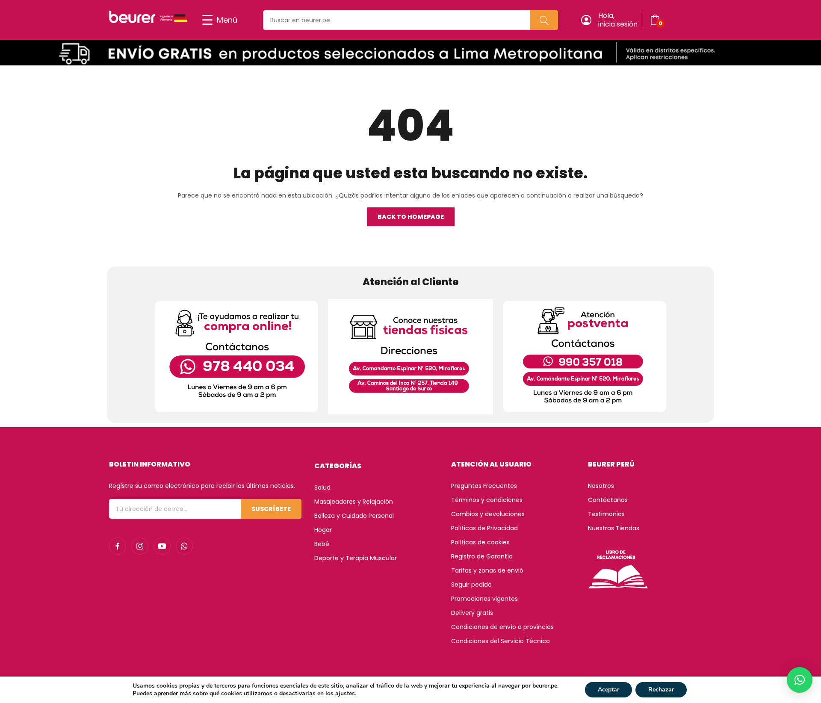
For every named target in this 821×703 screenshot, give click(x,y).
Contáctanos (608, 500)
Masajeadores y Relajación (353, 501)
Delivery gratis (472, 612)
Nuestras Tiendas (613, 528)
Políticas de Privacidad (484, 528)
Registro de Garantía (482, 556)
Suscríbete (271, 509)
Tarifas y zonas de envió (487, 570)
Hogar (323, 530)
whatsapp (184, 546)
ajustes (345, 693)
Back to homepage (411, 217)
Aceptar (608, 689)
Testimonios (606, 514)
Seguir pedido (471, 584)
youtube (162, 546)
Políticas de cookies (480, 542)
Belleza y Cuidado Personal (354, 515)
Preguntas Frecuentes (484, 485)
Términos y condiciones (487, 500)
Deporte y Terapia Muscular (355, 558)
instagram (139, 546)
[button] (799, 680)
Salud (322, 487)
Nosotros (601, 485)
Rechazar (661, 689)
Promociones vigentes (484, 598)
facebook (117, 546)
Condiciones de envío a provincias (502, 627)
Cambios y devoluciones (488, 514)
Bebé (321, 544)
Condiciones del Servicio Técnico (500, 641)
